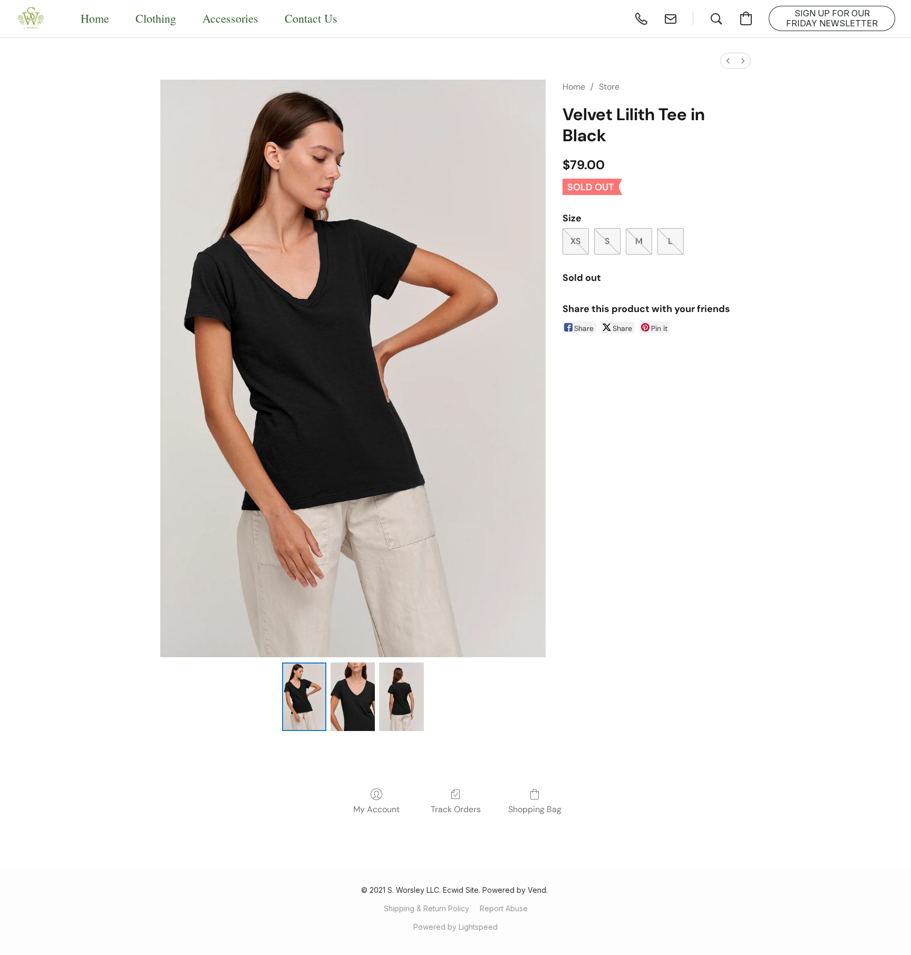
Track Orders (456, 809)
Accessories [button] (230, 18)
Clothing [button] (155, 18)
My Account (376, 809)
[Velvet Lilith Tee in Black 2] (401, 696)
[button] (31, 18)
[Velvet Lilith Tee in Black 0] (304, 696)
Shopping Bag (534, 809)
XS (575, 241)
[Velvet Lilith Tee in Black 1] (353, 696)
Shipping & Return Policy (426, 908)
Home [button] (95, 18)
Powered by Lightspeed (455, 926)
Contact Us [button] (311, 18)
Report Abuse (504, 908)
